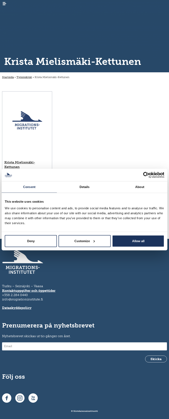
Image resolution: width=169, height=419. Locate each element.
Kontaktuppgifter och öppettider (28, 291)
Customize (82, 241)
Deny (31, 241)
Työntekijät (24, 77)
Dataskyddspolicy (17, 308)
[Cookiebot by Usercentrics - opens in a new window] (146, 175)
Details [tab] (85, 187)
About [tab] (139, 187)
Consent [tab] (29, 187)
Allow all (138, 241)
